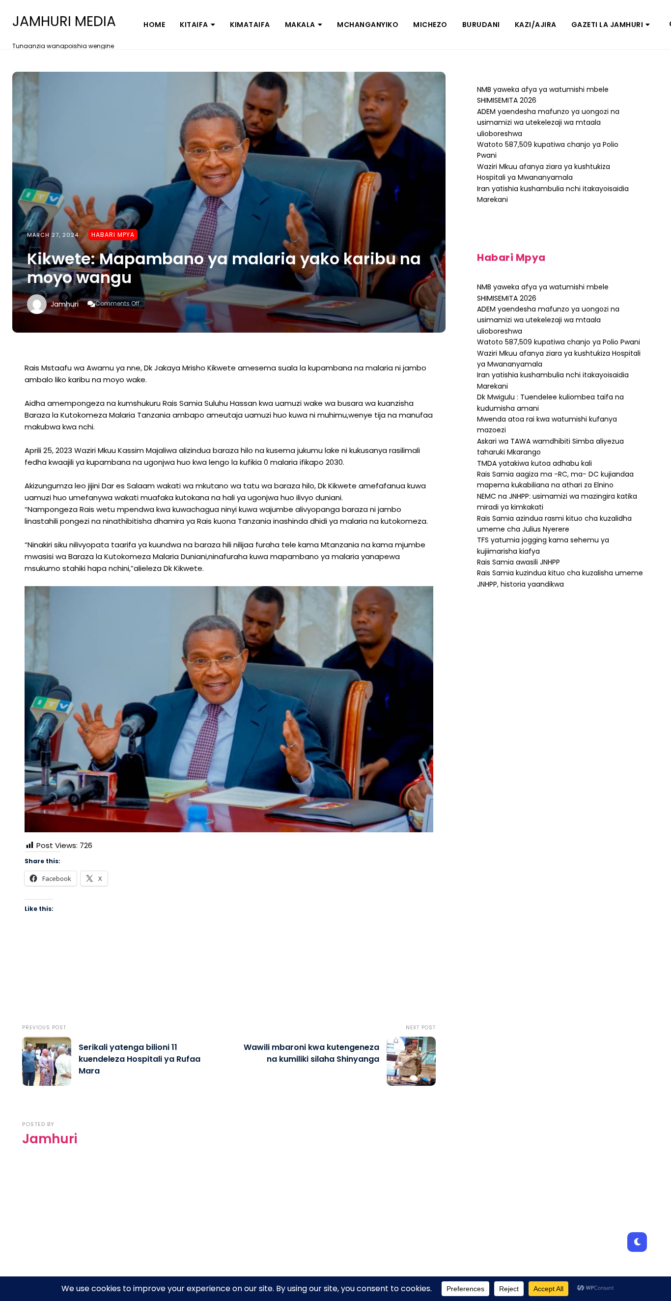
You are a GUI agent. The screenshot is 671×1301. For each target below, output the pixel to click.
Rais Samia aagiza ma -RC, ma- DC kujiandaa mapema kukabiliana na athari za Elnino (555, 479)
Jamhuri (65, 304)
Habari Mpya (113, 234)
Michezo (430, 24)
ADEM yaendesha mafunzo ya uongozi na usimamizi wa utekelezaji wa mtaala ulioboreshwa (548, 123)
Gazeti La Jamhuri (607, 24)
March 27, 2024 (53, 235)
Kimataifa (250, 24)
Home (154, 24)
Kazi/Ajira (536, 24)
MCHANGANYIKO (367, 24)
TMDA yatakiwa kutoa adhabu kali (534, 463)
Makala (300, 24)
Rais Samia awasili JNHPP (518, 562)
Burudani (481, 24)
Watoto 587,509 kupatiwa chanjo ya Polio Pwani (558, 342)
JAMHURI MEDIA (64, 21)
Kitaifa (194, 24)
